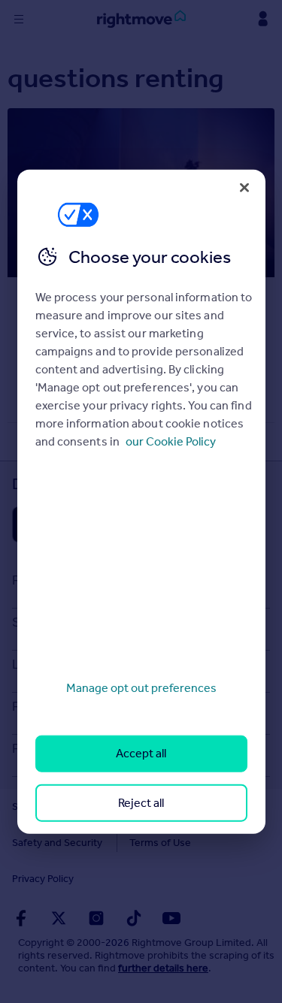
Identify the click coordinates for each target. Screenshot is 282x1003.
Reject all (141, 802)
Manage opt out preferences (141, 688)
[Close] (244, 187)
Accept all (141, 753)
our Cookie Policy (171, 441)
